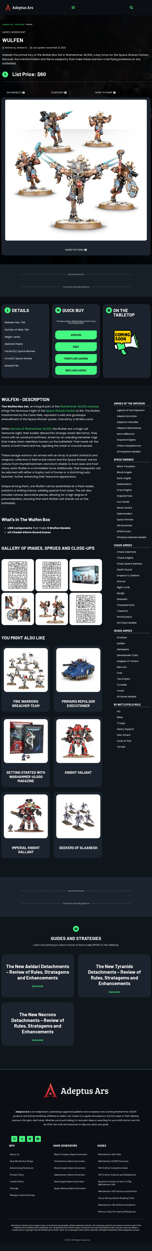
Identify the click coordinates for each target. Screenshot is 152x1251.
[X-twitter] (22, 1139)
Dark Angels (124, 478)
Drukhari (122, 637)
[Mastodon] (30, 1139)
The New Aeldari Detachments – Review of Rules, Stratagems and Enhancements (37, 971)
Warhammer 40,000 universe (79, 406)
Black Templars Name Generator (70, 1154)
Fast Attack (123, 735)
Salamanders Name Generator (69, 1174)
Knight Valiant (78, 772)
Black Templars (126, 466)
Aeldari (121, 643)
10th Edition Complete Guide (113, 1167)
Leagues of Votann (127, 661)
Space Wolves (125, 519)
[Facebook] (38, 1139)
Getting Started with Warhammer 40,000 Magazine (26, 776)
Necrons (122, 667)
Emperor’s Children (128, 575)
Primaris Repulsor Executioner (78, 703)
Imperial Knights (126, 440)
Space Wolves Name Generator (70, 1188)
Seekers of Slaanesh (78, 848)
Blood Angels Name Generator (70, 1167)
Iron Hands (123, 502)
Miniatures (19, 24)
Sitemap (14, 1188)
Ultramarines (124, 525)
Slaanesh (122, 599)
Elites (120, 717)
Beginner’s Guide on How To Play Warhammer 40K (115, 1183)
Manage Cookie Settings (22, 1195)
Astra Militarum (126, 434)
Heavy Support (125, 729)
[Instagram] (14, 1139)
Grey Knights (124, 490)
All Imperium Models (128, 451)
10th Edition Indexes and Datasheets (117, 1174)
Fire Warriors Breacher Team (25, 703)
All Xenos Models (126, 696)
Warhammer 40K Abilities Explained (116, 1204)
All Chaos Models (127, 622)
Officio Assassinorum (129, 445)
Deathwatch (124, 484)
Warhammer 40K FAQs (109, 1154)
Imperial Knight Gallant (26, 850)
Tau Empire (123, 679)
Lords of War (124, 741)
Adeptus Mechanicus (129, 428)
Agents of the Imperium (131, 410)
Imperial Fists (124, 496)
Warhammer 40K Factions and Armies (117, 1191)
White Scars (124, 531)
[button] (73, 7)
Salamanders (124, 513)
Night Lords (123, 587)
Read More (37, 986)
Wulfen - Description (25, 399)
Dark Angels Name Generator (69, 1181)
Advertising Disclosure (22, 1167)
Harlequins (123, 649)
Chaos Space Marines (129, 563)
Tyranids (122, 684)
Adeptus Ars (7, 24)
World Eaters (124, 617)
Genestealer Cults (127, 655)
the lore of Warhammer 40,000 (30, 429)
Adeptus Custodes (127, 422)
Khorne (121, 581)
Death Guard (124, 569)
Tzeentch (122, 611)
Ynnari (120, 690)
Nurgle (120, 593)
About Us (14, 1154)
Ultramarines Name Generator (69, 1161)
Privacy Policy (17, 1174)
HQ (118, 711)
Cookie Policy (17, 1181)
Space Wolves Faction (60, 411)
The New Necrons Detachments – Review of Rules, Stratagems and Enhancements (37, 1022)
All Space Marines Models (131, 537)
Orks (119, 673)
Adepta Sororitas (127, 416)
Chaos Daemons (126, 552)
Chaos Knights (125, 557)
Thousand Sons (125, 605)
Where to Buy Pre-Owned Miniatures (117, 1211)
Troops (121, 723)
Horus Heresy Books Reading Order (116, 1198)
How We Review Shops (21, 1161)
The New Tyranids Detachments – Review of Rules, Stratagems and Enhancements (114, 974)
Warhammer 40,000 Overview (113, 1161)
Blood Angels (124, 472)
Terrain (121, 747)
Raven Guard (124, 507)
